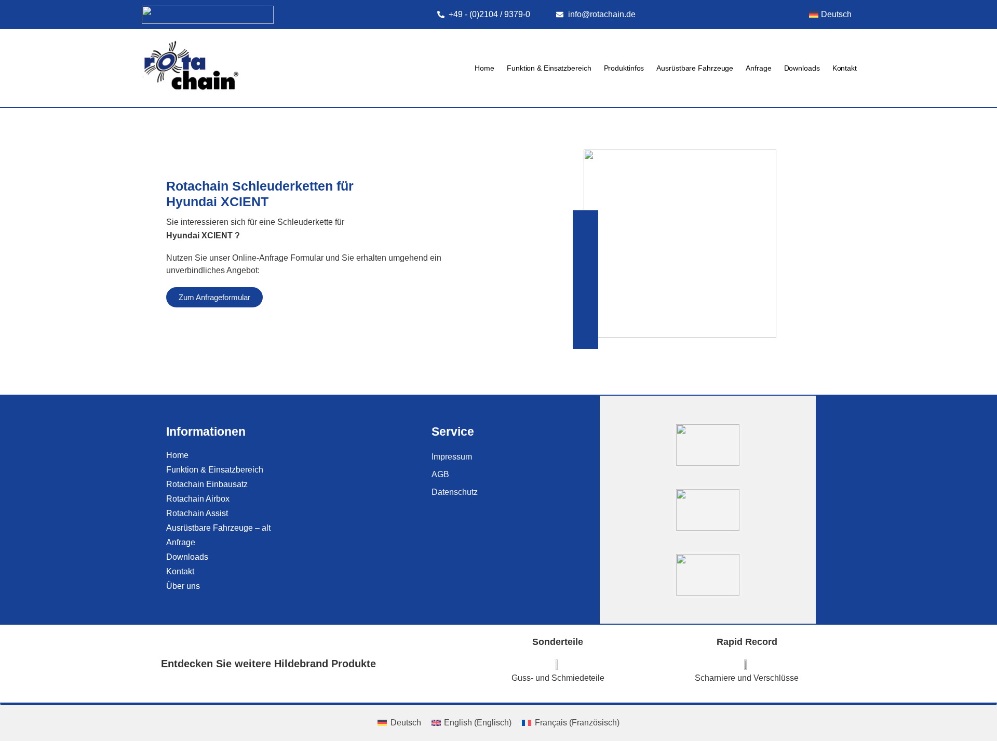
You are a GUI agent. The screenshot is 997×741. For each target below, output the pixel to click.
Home (484, 68)
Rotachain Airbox (198, 498)
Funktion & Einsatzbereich (549, 68)
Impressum (452, 456)
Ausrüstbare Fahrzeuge (694, 68)
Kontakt (844, 68)
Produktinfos (624, 68)
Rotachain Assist (197, 513)
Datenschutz (455, 492)
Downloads (802, 68)
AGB (440, 474)
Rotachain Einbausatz (207, 484)
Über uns (183, 586)
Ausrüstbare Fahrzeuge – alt (218, 527)
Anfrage (758, 68)
